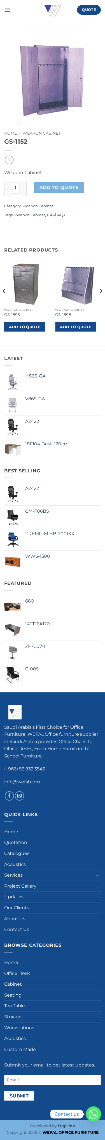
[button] (7, 10)
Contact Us (16, 929)
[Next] (100, 302)
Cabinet (13, 984)
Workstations (19, 1027)
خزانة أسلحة (56, 215)
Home (10, 133)
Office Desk (17, 973)
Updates (14, 896)
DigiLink (66, 1125)
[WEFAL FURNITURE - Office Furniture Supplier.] (52, 10)
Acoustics (15, 864)
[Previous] (4, 302)
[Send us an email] (19, 796)
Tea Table (14, 1005)
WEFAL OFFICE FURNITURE (71, 1132)
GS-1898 (63, 314)
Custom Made (20, 1049)
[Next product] (9, 159)
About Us (14, 918)
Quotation (15, 842)
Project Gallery (20, 886)
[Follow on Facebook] (9, 796)
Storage (13, 1016)
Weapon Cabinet (41, 133)
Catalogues (16, 853)
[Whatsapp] (93, 1114)
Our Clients (16, 907)
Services (13, 875)
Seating (13, 995)
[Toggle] (97, 875)
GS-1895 (12, 314)
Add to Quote (59, 187)
